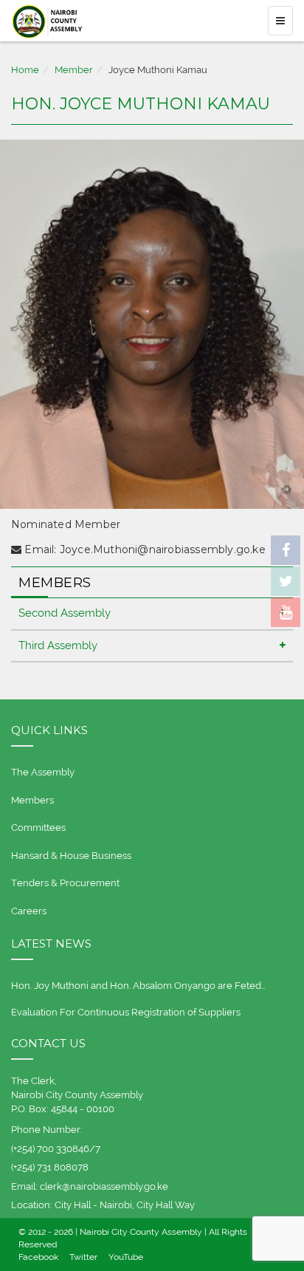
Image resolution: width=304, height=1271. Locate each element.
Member (74, 69)
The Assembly (43, 772)
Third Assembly (57, 645)
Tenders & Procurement (65, 882)
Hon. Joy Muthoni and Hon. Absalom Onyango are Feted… (138, 985)
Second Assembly (64, 613)
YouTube (125, 1257)
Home (25, 69)
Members (32, 800)
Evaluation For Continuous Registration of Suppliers (126, 1012)
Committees (38, 827)
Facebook (38, 1257)
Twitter (83, 1257)
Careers (28, 911)
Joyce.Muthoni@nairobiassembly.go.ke (163, 549)
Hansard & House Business (71, 855)
